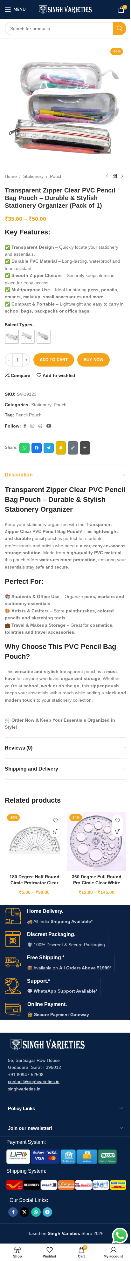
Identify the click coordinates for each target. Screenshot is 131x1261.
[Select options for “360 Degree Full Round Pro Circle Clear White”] (117, 831)
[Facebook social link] (25, 426)
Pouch (56, 176)
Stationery (33, 176)
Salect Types (18, 324)
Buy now (93, 359)
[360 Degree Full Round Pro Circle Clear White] (96, 841)
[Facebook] (36, 448)
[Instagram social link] (32, 426)
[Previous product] (107, 176)
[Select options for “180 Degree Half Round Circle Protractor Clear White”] (55, 831)
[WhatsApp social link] (36, 1212)
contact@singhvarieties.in (33, 1081)
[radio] (12, 337)
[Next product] (122, 176)
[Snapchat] (61, 448)
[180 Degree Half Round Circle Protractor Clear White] (34, 841)
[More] (85, 448)
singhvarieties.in (24, 1088)
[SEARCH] (119, 28)
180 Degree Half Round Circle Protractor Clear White (34, 883)
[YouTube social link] (49, 426)
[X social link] (24, 1212)
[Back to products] (115, 176)
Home (11, 176)
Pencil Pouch (29, 414)
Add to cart (54, 359)
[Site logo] (65, 9)
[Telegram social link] (47, 1212)
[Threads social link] (40, 426)
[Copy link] (73, 448)
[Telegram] (49, 448)
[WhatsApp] (24, 448)
